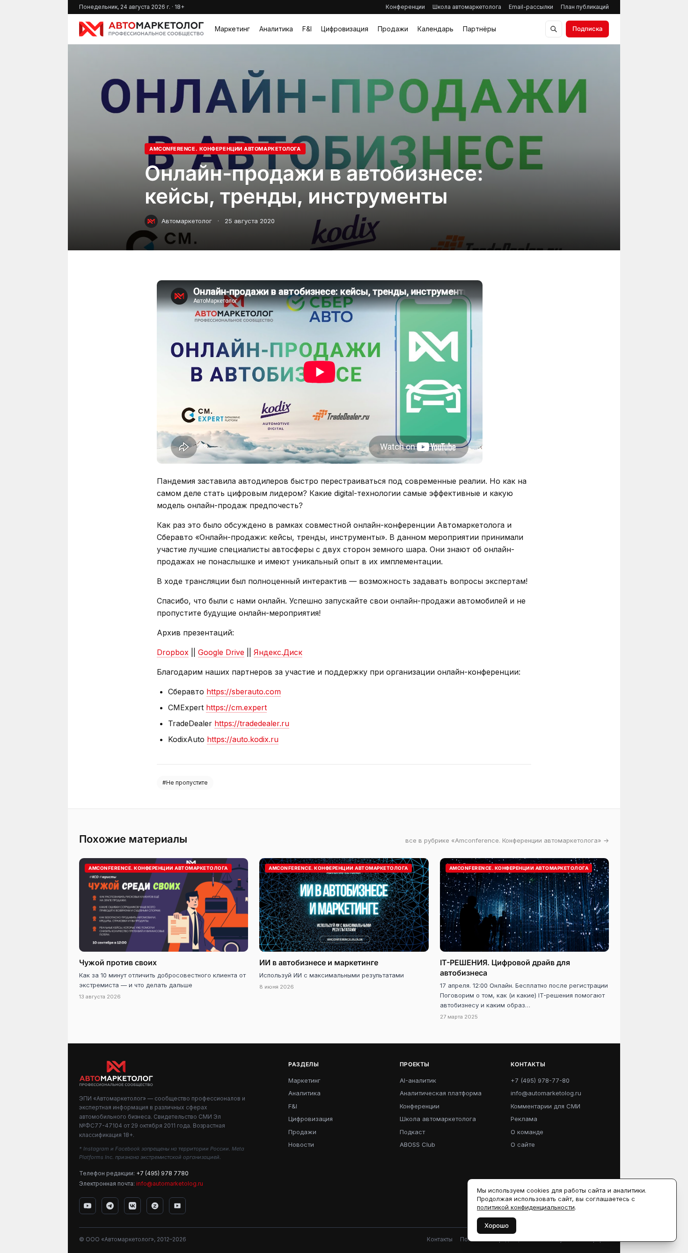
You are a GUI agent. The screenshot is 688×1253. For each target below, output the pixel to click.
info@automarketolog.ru (169, 1183)
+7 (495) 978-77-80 (540, 1080)
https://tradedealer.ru (251, 723)
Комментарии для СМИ (545, 1106)
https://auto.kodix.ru (242, 739)
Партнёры (479, 29)
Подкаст (412, 1132)
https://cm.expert (236, 707)
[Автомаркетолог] (141, 29)
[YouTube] (87, 1205)
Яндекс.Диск (278, 652)
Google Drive (221, 652)
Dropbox (173, 652)
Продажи (393, 29)
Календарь (435, 29)
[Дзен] (154, 1205)
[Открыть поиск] (553, 29)
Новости (301, 1144)
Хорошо (496, 1225)
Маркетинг (232, 29)
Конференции (405, 6)
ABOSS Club (417, 1144)
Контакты (440, 1239)
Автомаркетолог (186, 221)
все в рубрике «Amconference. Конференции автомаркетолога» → (507, 840)
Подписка (587, 28)
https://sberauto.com (243, 691)
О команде (527, 1132)
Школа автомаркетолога (466, 6)
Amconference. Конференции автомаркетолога (225, 149)
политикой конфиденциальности (526, 1207)
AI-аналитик (418, 1080)
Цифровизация (344, 29)
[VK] (132, 1205)
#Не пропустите (185, 782)
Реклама (524, 1118)
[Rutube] (177, 1205)
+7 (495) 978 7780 (162, 1173)
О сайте (523, 1144)
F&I (307, 29)
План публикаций (585, 6)
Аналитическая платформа (441, 1093)
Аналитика (276, 29)
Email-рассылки (531, 6)
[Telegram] (110, 1205)
